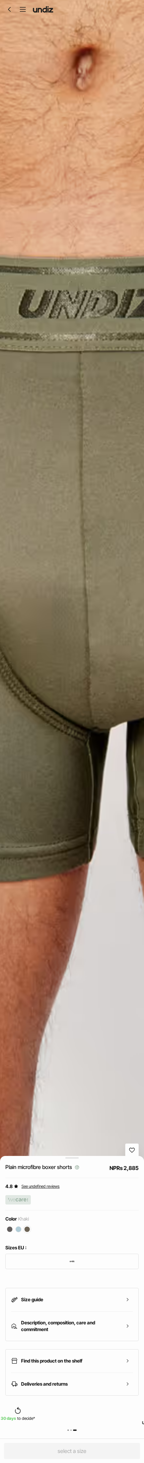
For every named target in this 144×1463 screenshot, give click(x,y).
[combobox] (72, 1261)
